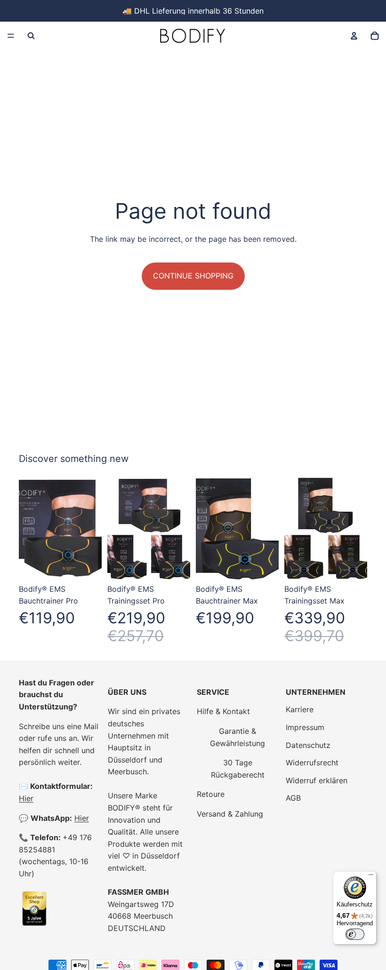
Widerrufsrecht (312, 762)
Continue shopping (193, 275)
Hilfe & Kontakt (223, 711)
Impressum (305, 727)
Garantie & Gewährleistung (237, 737)
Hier (26, 798)
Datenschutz (308, 745)
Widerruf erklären (316, 780)
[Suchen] (31, 35)
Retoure (211, 794)
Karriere (300, 709)
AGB (293, 798)
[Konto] (354, 35)
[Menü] (11, 36)
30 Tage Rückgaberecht (238, 768)
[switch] (355, 934)
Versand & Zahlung (230, 814)
